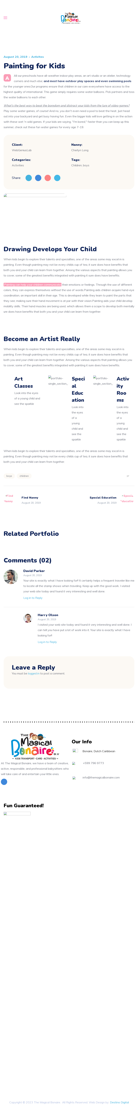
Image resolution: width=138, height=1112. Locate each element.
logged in (34, 673)
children (24, 476)
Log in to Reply (33, 598)
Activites (37, 56)
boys (9, 476)
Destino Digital (119, 1102)
